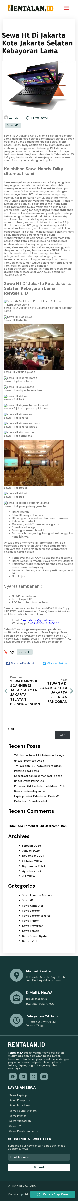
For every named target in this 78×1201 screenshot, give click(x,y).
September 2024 (34, 866)
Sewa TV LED (31, 941)
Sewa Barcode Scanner (37, 895)
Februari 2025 (31, 845)
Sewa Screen (30, 931)
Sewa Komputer (32, 905)
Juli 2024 (28, 876)
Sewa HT (13, 125)
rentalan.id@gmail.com (38, 620)
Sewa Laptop (31, 910)
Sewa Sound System (35, 936)
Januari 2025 (31, 850)
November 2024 (33, 855)
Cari (11, 729)
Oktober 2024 (32, 861)
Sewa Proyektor (32, 926)
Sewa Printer (30, 920)
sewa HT (25, 652)
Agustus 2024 (31, 871)
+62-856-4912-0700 (45, 623)
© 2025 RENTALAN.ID (22, 1186)
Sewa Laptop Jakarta (36, 915)
